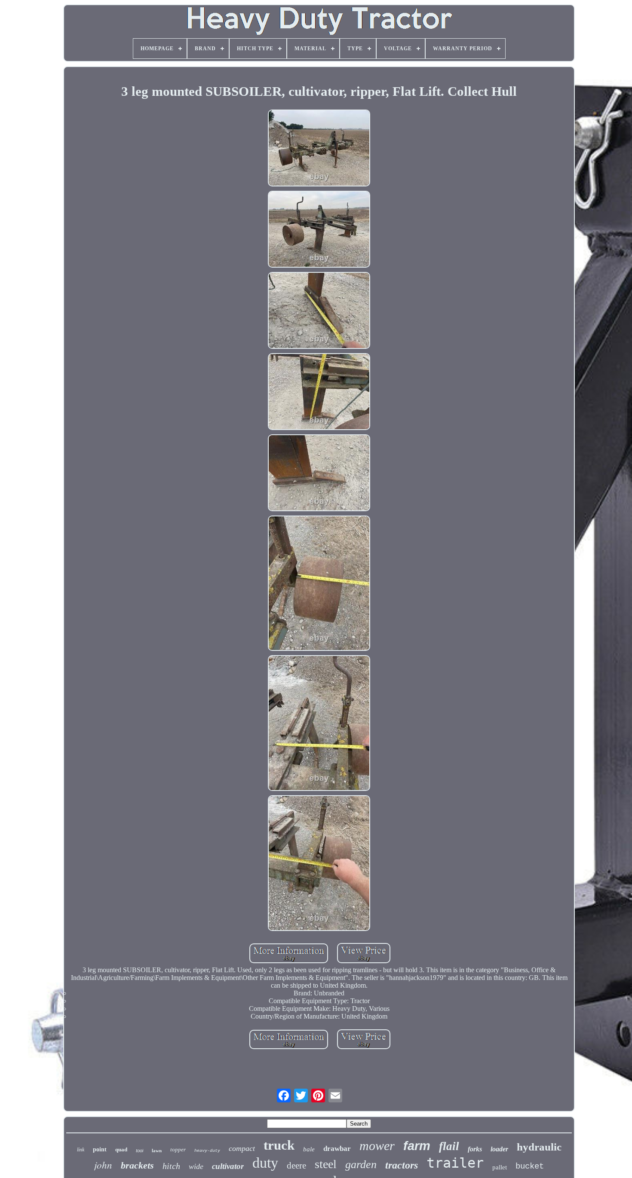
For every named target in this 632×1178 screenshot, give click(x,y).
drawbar (337, 1148)
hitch (171, 1166)
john (103, 1164)
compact (242, 1148)
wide (196, 1166)
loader (499, 1149)
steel (326, 1164)
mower (377, 1145)
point (100, 1149)
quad (121, 1149)
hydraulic (539, 1147)
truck (279, 1145)
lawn (157, 1150)
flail (449, 1146)
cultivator (228, 1166)
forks (475, 1149)
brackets (137, 1165)
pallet (499, 1167)
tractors (401, 1165)
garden (361, 1164)
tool (139, 1150)
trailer (455, 1163)
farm (416, 1146)
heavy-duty (207, 1150)
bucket (529, 1166)
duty (265, 1163)
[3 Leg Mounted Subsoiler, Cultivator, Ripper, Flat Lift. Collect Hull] (319, 148)
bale (309, 1149)
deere (296, 1165)
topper (178, 1149)
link (80, 1150)
